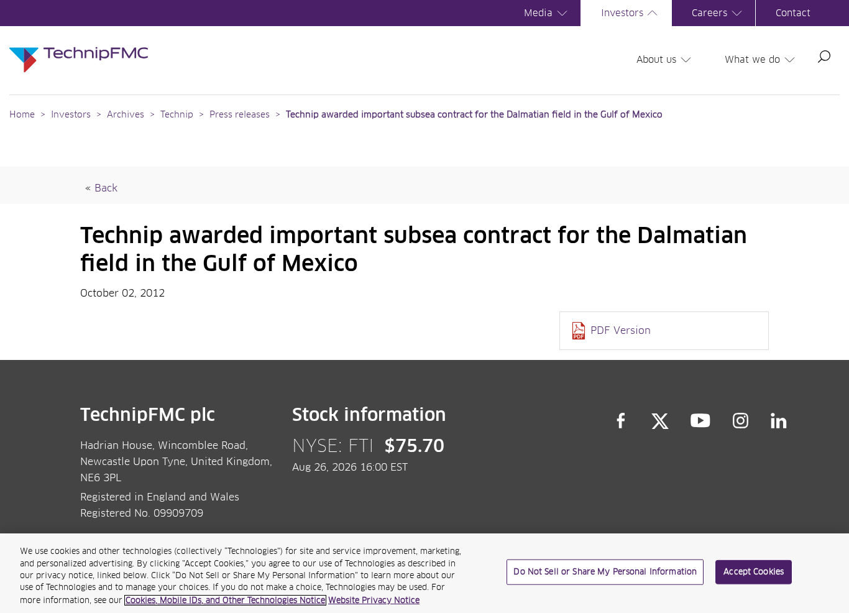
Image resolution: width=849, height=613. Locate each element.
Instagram (741, 421)
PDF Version (620, 331)
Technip (176, 115)
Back (105, 188)
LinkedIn (779, 421)
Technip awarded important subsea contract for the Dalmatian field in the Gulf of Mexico (474, 115)
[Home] (78, 47)
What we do (752, 60)
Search (824, 56)
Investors (622, 13)
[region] (424, 573)
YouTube (701, 421)
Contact (793, 13)
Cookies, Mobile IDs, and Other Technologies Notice (225, 600)
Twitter (660, 421)
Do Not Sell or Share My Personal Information (605, 572)
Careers (709, 13)
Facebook (621, 421)
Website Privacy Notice (374, 600)
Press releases (239, 115)
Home (22, 115)
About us (656, 60)
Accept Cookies (753, 572)
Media (538, 13)
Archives (125, 115)
